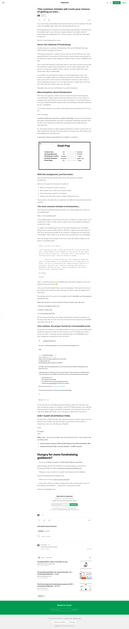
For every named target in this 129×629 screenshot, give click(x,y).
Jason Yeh (43, 15)
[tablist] (43, 531)
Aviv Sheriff (44, 545)
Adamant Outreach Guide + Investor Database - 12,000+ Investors (61, 446)
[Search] (107, 2)
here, (45, 466)
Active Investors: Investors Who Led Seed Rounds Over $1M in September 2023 (65, 443)
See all (40, 596)
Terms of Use (72, 508)
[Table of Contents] (2, 314)
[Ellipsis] (91, 545)
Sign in (124, 2)
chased (41, 431)
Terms (70, 618)
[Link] (35, 44)
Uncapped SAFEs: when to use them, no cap (52, 562)
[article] (64, 564)
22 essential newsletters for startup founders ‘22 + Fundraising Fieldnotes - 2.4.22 (54, 573)
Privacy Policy (76, 509)
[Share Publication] (110, 2)
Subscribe (116, 2)
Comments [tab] (41, 531)
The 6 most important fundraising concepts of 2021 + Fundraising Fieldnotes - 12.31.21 (55, 585)
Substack (57, 626)
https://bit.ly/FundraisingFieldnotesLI (70, 468)
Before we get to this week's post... (46, 564)
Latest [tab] (42, 557)
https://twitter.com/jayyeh (61, 479)
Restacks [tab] (47, 531)
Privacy (66, 618)
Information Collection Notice (64, 509)
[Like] (38, 580)
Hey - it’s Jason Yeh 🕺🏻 (43, 588)
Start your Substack (60, 622)
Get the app (72, 622)
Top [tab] (39, 557)
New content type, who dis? (44, 576)
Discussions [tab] (49, 557)
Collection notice (77, 618)
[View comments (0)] (52, 567)
